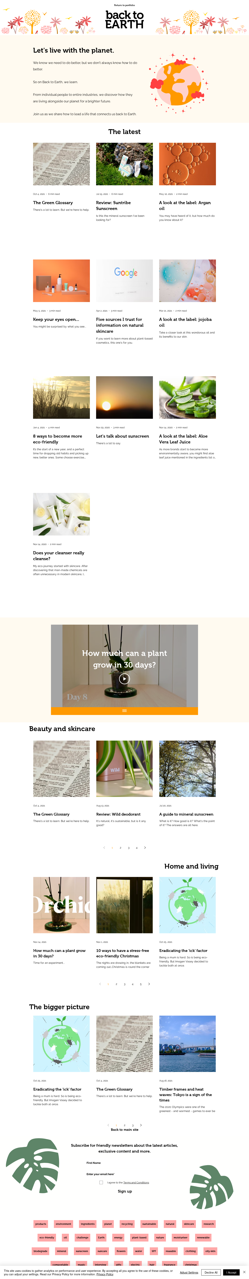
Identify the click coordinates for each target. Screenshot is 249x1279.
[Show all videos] (124, 711)
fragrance (169, 1264)
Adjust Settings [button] (189, 1272)
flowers (121, 1251)
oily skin (210, 1251)
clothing (191, 1251)
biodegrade (40, 1251)
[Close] (244, 1272)
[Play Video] (124, 678)
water (138, 1251)
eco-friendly (46, 1237)
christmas (191, 1264)
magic (81, 1264)
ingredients (88, 1223)
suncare (102, 1251)
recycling (127, 1223)
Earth (101, 1237)
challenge (82, 1237)
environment (63, 1223)
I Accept (231, 1272)
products (40, 1223)
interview (100, 1264)
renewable (203, 1237)
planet (108, 1223)
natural (170, 1223)
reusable (171, 1251)
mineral (61, 1251)
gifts (118, 1264)
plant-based (139, 1237)
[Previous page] (104, 847)
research (209, 1223)
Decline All (211, 1272)
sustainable (149, 1223)
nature (160, 1237)
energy (118, 1237)
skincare (189, 1223)
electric (135, 1264)
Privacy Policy (104, 1274)
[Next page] (144, 847)
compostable (60, 1264)
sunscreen (82, 1251)
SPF (154, 1251)
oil (65, 1237)
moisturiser (180, 1237)
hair (152, 1264)
